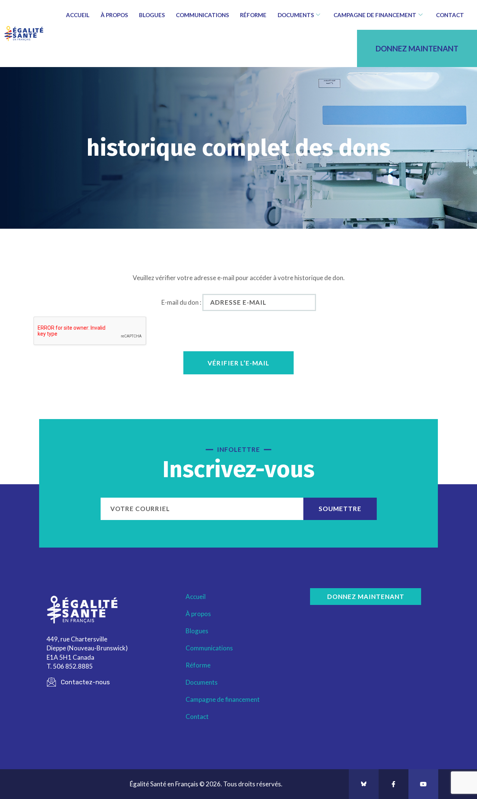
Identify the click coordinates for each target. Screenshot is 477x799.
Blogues (152, 15)
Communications (202, 15)
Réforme (253, 15)
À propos (114, 15)
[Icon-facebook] (393, 784)
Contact (450, 15)
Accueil (77, 15)
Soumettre (340, 509)
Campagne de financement (375, 15)
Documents (296, 15)
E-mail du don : (181, 302)
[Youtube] (423, 784)
